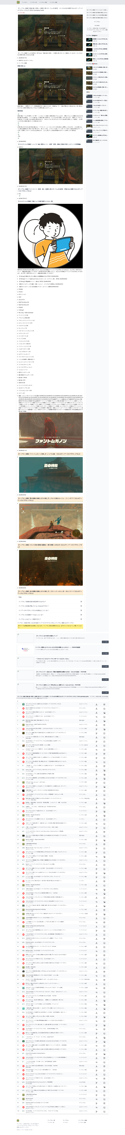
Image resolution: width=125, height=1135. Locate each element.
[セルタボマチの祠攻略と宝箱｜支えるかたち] (89, 73)
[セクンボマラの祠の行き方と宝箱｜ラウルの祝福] (89, 83)
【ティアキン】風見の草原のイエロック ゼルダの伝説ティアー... (41, 712)
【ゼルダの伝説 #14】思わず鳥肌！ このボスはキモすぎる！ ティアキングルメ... (44, 728)
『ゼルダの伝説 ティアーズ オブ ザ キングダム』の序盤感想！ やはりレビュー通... (45, 794)
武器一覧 (95, 41)
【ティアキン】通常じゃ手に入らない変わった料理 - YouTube (40, 1016)
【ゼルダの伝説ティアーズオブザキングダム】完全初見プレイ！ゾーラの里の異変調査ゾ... (46, 1057)
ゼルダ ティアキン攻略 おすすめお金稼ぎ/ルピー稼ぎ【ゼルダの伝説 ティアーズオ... (45, 1090)
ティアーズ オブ (96, 132)
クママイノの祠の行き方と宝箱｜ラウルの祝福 (103, 77)
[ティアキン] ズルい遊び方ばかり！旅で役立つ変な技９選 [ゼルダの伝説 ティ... (44, 880)
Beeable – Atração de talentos (33, 814)
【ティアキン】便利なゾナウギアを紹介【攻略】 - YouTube (39, 856)
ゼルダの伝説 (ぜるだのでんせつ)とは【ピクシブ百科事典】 (39, 1082)
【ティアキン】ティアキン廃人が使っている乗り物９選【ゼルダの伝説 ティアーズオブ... (46, 1024)
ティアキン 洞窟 (96, 97)
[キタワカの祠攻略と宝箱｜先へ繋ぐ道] (89, 88)
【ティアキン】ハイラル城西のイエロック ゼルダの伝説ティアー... (41, 819)
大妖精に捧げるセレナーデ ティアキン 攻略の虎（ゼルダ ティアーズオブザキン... (44, 913)
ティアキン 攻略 (53, 2)
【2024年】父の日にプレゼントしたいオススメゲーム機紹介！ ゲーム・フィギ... (44, 938)
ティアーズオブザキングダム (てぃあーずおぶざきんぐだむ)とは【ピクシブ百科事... (45, 831)
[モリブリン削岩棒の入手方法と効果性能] (89, 136)
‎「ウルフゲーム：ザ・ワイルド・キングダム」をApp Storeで (40, 1036)
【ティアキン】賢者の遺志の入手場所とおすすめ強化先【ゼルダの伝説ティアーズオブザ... (46, 835)
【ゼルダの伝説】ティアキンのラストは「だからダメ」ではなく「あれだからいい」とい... (46, 991)
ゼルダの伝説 (29, 1083)
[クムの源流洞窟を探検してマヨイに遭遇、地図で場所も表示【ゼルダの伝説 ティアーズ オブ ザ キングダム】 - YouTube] (89, 121)
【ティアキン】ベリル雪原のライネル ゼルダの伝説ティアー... (40, 716)
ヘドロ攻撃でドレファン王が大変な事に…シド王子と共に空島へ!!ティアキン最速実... (45, 921)
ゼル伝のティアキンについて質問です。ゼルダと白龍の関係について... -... (43, 749)
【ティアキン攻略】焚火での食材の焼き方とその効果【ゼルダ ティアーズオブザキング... (46, 732)
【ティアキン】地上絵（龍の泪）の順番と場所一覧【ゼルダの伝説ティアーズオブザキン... (46, 905)
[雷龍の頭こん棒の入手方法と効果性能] (89, 45)
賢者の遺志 (28, 721)
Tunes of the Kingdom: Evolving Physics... (36, 1053)
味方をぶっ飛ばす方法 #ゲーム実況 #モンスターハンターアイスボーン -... (43, 983)
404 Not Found (29, 1098)
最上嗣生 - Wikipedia (31, 967)
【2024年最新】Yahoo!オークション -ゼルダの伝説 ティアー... (40, 917)
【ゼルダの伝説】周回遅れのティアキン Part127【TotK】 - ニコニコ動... (42, 975)
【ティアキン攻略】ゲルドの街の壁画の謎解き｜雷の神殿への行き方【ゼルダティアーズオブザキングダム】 (97, 15)
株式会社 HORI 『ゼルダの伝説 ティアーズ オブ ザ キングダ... (40, 950)
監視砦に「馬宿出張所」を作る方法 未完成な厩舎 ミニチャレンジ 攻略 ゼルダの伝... (46, 802)
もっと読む (105, 642)
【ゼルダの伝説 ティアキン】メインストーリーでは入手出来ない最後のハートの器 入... (46, 1106)
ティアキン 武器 (43, 2)
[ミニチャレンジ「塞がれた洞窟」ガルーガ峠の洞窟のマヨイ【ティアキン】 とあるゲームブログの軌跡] (89, 116)
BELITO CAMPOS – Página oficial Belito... (35, 839)
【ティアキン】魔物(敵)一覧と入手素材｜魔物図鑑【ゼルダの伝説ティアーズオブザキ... (46, 860)
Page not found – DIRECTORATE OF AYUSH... (36, 724)
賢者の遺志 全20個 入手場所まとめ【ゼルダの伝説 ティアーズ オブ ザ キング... (44, 798)
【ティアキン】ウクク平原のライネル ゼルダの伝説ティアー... (40, 958)
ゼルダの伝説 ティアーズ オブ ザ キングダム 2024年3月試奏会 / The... (42, 1028)
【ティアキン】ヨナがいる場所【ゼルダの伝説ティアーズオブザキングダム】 (43, 703)
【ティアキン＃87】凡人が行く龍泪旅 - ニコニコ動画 (38, 745)
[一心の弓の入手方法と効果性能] (89, 49)
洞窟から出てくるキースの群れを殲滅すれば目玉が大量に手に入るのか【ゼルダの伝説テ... (46, 954)
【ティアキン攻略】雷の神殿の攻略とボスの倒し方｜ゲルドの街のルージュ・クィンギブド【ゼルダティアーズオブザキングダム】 (97, 12)
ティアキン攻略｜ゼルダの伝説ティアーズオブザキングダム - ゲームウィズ (43, 876)
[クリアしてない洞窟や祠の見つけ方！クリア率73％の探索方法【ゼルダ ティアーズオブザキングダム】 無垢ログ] (89, 111)
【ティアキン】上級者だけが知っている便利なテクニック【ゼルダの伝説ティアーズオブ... (46, 757)
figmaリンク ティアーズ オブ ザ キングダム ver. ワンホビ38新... (40, 864)
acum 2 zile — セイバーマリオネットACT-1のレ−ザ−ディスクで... (41, 769)
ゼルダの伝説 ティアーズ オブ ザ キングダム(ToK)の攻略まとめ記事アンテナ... (43, 740)
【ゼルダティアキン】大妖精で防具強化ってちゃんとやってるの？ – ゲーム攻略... (44, 987)
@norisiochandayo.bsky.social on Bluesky (36, 909)
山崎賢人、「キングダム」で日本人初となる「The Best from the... (41, 806)
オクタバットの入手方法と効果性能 (101, 54)
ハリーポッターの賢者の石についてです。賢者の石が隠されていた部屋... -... (43, 736)
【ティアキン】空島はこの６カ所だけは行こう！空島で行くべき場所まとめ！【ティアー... (46, 1086)
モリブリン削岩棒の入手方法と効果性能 (102, 135)
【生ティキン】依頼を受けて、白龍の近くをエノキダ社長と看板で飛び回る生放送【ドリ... (46, 823)
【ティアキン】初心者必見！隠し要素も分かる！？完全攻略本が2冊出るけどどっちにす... (46, 761)
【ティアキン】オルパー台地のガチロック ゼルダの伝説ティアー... (41, 810)
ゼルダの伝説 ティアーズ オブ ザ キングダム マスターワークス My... (42, 1110)
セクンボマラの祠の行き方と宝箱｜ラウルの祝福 (104, 82)
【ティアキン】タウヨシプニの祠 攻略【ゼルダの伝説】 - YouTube (41, 995)
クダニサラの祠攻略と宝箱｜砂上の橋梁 (102, 67)
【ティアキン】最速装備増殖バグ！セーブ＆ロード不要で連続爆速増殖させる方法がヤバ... (46, 753)
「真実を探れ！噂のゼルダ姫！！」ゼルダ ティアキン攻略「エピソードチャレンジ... (45, 1008)
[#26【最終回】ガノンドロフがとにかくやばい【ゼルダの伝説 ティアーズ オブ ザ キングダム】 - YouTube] (89, 141)
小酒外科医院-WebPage (31, 843)
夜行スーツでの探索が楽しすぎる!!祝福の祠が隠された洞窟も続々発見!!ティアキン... (45, 1032)
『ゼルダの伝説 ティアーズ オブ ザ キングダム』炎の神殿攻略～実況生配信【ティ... (45, 934)
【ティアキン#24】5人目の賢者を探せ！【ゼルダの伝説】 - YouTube (42, 1065)
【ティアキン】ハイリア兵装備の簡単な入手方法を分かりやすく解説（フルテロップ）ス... (46, 851)
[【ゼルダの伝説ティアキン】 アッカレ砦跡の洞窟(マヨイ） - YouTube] (89, 106)
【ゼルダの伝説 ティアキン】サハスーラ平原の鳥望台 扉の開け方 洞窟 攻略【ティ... (45, 897)
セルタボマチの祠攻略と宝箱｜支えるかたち (103, 72)
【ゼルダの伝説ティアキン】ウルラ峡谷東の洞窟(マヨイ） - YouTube (41, 893)
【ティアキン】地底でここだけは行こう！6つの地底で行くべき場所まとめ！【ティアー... (46, 786)
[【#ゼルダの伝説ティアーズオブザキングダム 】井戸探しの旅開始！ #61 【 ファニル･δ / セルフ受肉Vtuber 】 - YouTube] (89, 96)
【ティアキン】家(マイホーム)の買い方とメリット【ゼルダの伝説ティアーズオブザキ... (46, 872)
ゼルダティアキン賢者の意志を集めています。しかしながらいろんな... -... (43, 979)
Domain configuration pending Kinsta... (35, 925)
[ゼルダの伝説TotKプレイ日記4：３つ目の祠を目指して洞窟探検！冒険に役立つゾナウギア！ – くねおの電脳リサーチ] (89, 101)
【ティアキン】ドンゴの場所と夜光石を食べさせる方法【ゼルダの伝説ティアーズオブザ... (46, 1041)
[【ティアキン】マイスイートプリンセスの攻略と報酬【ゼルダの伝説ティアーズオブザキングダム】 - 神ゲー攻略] (89, 126)
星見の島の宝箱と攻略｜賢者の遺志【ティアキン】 (37, 720)
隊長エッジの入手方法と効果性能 (100, 59)
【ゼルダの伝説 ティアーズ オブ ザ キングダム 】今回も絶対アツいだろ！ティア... (45, 901)
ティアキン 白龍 (29, 750)
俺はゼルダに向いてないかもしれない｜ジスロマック (38, 847)
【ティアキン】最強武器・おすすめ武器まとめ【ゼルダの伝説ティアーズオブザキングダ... (46, 777)
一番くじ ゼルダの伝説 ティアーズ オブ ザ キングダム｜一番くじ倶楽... (42, 827)
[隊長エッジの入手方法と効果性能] (89, 59)
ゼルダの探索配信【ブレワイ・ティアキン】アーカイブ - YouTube (41, 946)
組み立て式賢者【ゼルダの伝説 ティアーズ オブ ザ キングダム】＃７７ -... (43, 708)
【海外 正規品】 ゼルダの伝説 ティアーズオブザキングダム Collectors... (42, 888)
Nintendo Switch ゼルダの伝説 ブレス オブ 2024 (37, 1102)
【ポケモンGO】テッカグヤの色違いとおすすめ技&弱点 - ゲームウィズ (42, 1004)
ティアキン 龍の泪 (30, 746)
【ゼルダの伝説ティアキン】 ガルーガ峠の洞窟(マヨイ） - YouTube (41, 1069)
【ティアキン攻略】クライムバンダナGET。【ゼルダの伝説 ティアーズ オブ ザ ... (44, 868)
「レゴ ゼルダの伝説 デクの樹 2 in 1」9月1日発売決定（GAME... (41, 1061)
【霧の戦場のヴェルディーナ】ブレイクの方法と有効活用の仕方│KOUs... (42, 790)
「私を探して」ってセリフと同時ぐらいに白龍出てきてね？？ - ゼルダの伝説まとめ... (45, 765)
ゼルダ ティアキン (96, 127)
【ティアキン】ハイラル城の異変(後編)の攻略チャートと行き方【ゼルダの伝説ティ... (45, 1020)
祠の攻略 (95, 69)
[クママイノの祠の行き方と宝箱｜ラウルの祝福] (89, 78)
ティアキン (24, 2)
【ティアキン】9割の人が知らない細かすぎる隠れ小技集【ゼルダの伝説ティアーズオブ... (46, 962)
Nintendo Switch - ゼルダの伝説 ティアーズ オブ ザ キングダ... (40, 942)
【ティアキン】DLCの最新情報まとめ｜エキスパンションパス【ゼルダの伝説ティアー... (46, 930)
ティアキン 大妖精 (30, 915)
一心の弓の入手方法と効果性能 (100, 49)
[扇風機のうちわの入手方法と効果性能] (89, 40)
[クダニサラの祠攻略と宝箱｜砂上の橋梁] (89, 68)
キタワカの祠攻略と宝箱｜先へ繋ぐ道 (101, 87)
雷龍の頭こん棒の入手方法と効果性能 (101, 44)
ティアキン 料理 (29, 730)
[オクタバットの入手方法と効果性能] (89, 54)
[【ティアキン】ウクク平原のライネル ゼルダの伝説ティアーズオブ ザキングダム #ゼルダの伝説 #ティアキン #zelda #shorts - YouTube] (89, 131)
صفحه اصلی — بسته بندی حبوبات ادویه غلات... (36, 782)
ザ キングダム (29, 709)
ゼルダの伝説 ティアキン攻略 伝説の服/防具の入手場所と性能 (40, 773)
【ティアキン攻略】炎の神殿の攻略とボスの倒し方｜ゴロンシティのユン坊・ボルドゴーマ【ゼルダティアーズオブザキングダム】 (97, 17)
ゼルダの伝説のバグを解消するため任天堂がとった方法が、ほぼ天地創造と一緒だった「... (46, 1012)
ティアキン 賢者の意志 (31, 800)
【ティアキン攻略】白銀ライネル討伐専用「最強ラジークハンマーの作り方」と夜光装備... (46, 1045)
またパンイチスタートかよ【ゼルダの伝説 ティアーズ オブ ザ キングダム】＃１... (44, 1073)
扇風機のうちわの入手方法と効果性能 (101, 39)
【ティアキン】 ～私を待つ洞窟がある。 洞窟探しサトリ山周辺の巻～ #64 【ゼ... (45, 999)
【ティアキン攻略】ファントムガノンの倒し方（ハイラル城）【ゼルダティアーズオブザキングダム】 (97, 10)
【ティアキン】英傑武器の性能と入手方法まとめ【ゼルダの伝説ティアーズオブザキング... (46, 971)
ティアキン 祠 (33, 2)
